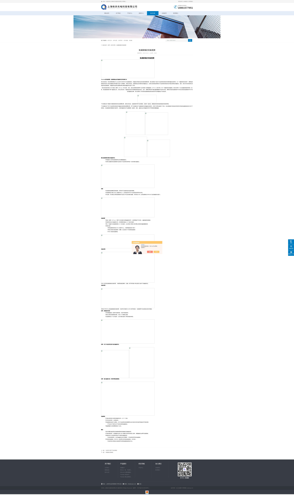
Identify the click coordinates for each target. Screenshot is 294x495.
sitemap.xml (190, 488)
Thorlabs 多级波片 (124, 474)
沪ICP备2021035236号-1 (143, 488)
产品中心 (129, 13)
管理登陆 (184, 488)
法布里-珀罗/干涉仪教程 (111, 450)
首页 (109, 45)
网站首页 (106, 13)
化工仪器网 (179, 488)
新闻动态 (107, 470)
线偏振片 (122, 467)
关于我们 (118, 13)
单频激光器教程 (109, 452)
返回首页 (180, 1)
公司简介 (107, 467)
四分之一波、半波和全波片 (126, 470)
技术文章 (152, 13)
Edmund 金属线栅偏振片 (126, 472)
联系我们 (191, 1)
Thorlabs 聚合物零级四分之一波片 (126, 476)
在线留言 (185, 1)
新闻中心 (141, 13)
